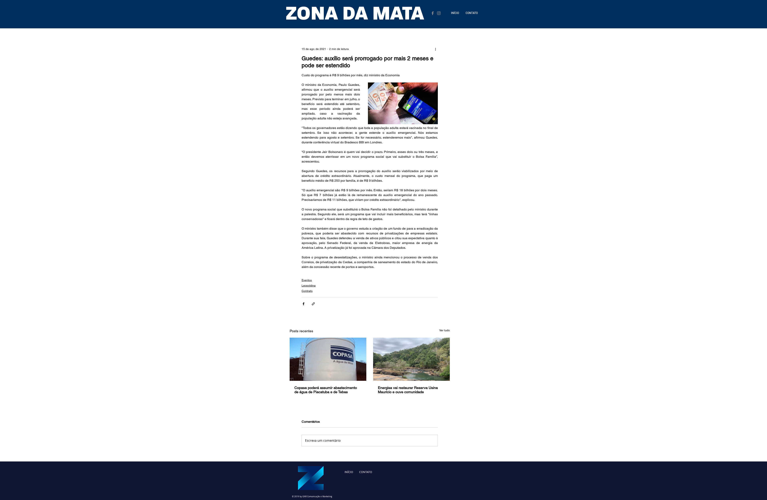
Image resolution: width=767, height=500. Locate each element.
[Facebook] (432, 13)
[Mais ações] (435, 49)
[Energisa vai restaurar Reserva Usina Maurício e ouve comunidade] (411, 359)
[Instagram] (438, 13)
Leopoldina (309, 285)
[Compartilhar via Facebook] (303, 304)
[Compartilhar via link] (313, 304)
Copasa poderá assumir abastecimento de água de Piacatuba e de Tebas (325, 390)
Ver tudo (444, 330)
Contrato (307, 291)
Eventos (307, 280)
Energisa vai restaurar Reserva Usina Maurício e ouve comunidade (408, 390)
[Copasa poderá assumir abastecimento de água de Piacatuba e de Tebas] (328, 359)
